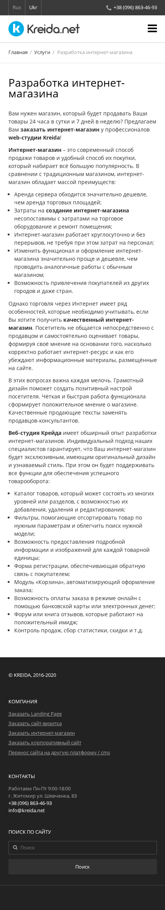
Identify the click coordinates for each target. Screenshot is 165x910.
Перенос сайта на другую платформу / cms (59, 752)
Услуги (42, 52)
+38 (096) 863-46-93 (135, 7)
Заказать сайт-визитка (35, 723)
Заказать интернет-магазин (41, 733)
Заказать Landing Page (35, 714)
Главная (18, 52)
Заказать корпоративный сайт (44, 742)
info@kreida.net (26, 810)
